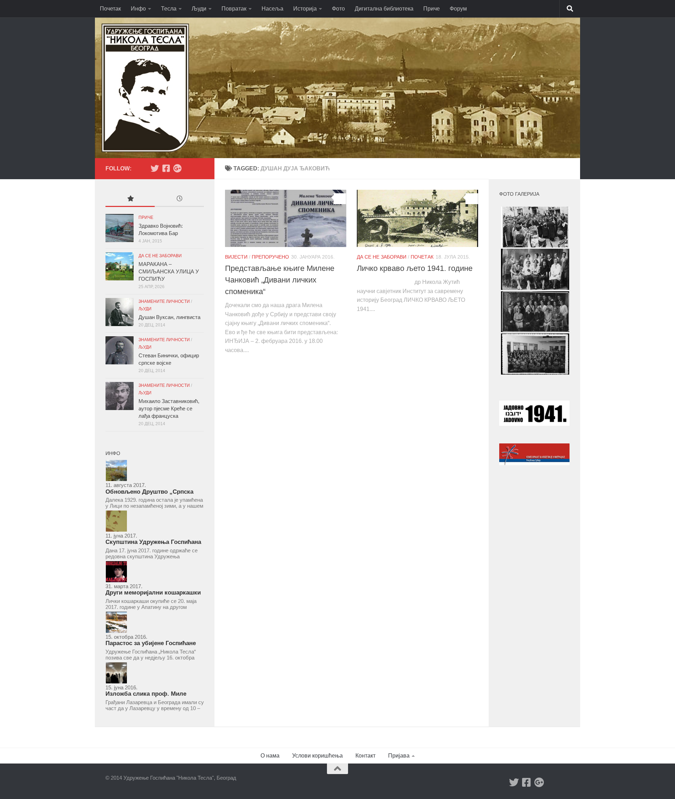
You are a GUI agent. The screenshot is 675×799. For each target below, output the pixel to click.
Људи (199, 9)
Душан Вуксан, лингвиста (169, 317)
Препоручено (270, 257)
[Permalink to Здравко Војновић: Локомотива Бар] (119, 228)
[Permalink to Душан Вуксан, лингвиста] (119, 312)
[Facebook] (166, 168)
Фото (338, 9)
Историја (305, 9)
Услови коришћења (317, 756)
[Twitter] (154, 168)
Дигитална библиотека (384, 9)
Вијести (236, 257)
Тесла (168, 9)
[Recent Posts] (179, 199)
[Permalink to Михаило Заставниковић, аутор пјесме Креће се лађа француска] (119, 396)
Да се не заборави (381, 257)
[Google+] (177, 168)
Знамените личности (164, 301)
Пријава (399, 756)
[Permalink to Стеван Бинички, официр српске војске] (119, 350)
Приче (431, 9)
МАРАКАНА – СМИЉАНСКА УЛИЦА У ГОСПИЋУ (169, 271)
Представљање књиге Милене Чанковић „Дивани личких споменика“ (279, 280)
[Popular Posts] (130, 199)
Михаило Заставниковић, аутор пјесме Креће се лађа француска (169, 408)
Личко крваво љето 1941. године (414, 268)
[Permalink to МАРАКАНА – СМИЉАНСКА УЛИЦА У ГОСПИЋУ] (119, 266)
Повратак (233, 9)
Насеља (272, 9)
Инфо (138, 9)
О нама (270, 756)
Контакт (365, 756)
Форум (458, 9)
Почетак (110, 9)
